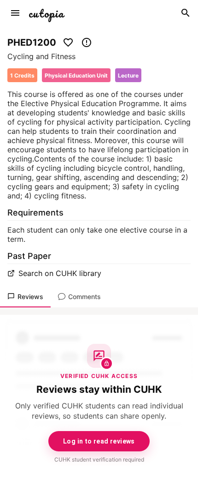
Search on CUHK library (59, 273)
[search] (185, 13)
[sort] (15, 13)
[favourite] (68, 42)
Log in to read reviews (99, 441)
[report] (86, 42)
